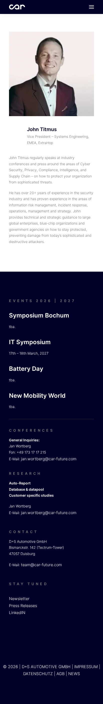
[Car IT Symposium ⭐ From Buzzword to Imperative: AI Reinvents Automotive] (17, 6)
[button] (91, 7)
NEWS (74, 673)
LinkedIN (17, 612)
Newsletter (19, 598)
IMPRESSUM (86, 666)
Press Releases (23, 605)
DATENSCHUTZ (38, 673)
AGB (60, 673)
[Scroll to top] (93, 693)
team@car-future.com (41, 564)
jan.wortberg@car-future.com (48, 458)
